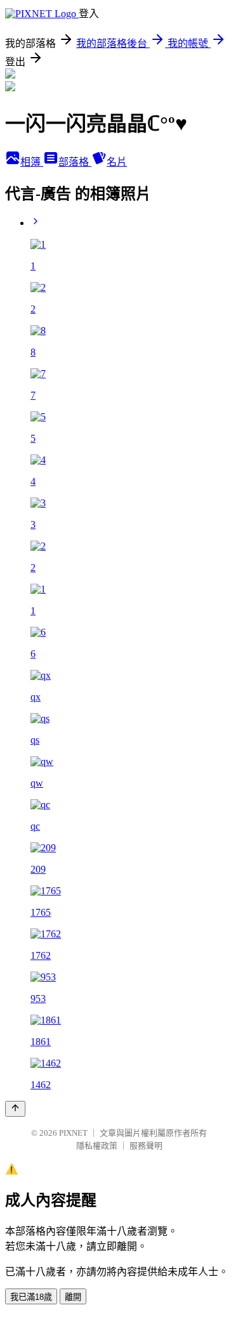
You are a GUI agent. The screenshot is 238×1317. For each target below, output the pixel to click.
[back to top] (15, 1109)
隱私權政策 (96, 1145)
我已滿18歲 (31, 1297)
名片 (117, 162)
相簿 (31, 162)
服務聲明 (145, 1145)
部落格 (74, 162)
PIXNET (73, 1133)
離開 (73, 1297)
